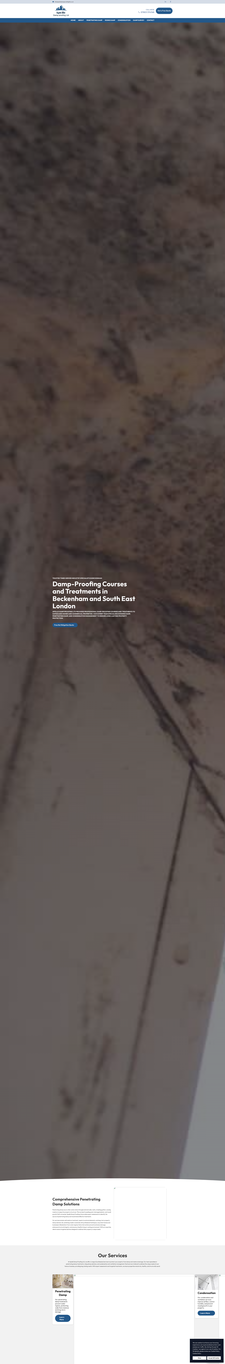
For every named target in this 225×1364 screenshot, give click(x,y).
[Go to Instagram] (165, 2)
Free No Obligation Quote (64, 625)
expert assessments (93, 1214)
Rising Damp (110, 20)
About (81, 20)
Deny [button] (199, 1358)
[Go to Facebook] (171, 2)
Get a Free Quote (164, 11)
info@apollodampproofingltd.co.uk (64, 2)
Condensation (124, 20)
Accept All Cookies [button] (213, 1358)
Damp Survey (138, 20)
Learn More (61, 1318)
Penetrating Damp (94, 20)
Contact (150, 20)
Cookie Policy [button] (197, 1353)
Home (73, 20)
